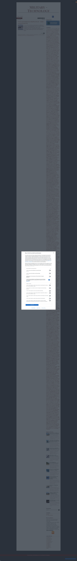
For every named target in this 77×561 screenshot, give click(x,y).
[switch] (49, 270)
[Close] (54, 253)
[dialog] (38, 280)
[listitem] (38, 268)
